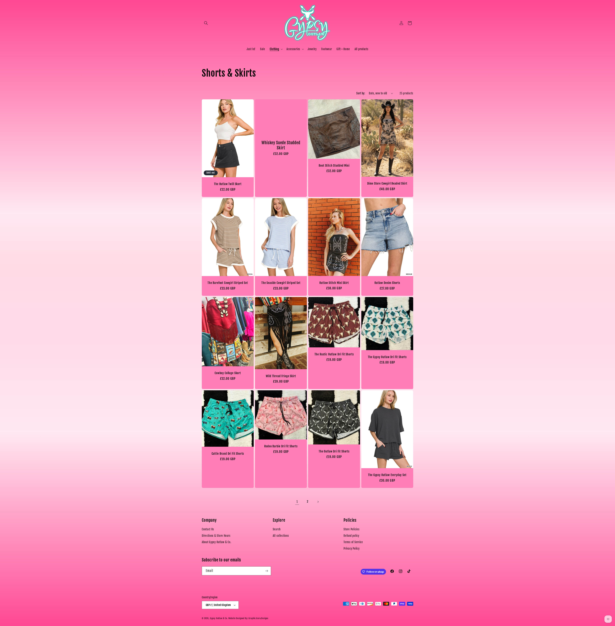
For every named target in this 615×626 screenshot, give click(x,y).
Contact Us (208, 529)
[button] (206, 23)
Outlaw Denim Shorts (387, 283)
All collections (281, 535)
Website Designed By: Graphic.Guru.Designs (248, 618)
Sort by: (360, 93)
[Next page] (318, 501)
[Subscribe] (266, 570)
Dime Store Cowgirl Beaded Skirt (387, 183)
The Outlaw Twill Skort (227, 184)
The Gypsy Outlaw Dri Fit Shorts (387, 357)
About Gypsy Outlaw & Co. (216, 542)
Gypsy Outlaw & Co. (219, 618)
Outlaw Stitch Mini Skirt (334, 283)
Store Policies (351, 529)
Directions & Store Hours (216, 535)
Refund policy (351, 535)
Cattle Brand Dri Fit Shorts (228, 454)
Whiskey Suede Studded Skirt (281, 145)
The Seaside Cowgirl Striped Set (280, 283)
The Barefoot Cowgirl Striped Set (228, 283)
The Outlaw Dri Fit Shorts (334, 451)
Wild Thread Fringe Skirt (281, 376)
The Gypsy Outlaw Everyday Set (387, 475)
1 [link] (297, 502)
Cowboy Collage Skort (228, 373)
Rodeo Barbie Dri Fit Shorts (281, 446)
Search (277, 529)
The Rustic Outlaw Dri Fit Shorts (334, 354)
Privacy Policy (351, 548)
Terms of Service (353, 542)
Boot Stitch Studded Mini (334, 165)
